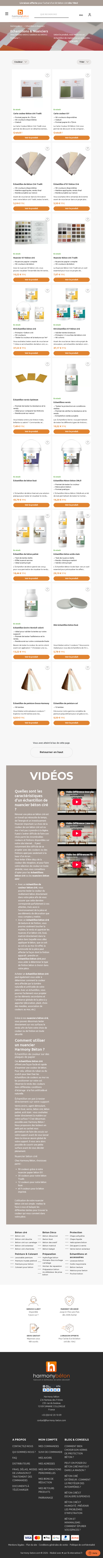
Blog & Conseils (77, 1439)
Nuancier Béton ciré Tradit (66, 258)
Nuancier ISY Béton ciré (24, 258)
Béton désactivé (50, 1236)
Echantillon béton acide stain (67, 554)
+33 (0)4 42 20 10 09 (51, 1415)
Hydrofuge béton (50, 1257)
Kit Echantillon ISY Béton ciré (67, 329)
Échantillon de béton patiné (25, 554)
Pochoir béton (76, 1274)
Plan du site (31, 1545)
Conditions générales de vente (53, 1545)
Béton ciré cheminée (24, 1249)
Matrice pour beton (78, 1270)
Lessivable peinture (24, 1257)
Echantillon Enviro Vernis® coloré (28, 628)
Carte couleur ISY (61, 113)
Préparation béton (51, 1269)
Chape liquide (76, 1239)
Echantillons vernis (62, 402)
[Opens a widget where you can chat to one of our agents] (93, 1553)
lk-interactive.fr (75, 1553)
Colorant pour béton (24, 1267)
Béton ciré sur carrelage (26, 1242)
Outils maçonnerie (78, 1264)
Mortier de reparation (52, 1266)
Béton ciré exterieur (24, 1246)
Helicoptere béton (78, 1242)
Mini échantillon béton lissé (66, 625)
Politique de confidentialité (82, 1545)
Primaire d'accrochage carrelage (53, 1261)
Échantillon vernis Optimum (25, 400)
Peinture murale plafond (26, 1261)
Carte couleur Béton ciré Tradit (27, 113)
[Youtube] (55, 1430)
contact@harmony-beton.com (51, 1420)
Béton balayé (49, 1249)
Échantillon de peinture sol (66, 703)
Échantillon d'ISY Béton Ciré (66, 184)
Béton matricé (49, 1246)
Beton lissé (48, 1239)
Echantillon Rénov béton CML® (67, 481)
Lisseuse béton (77, 1261)
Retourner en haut (51, 752)
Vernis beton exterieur (80, 1249)
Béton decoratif (50, 1242)
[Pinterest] (64, 1430)
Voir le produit (31, 138)
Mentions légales (16, 1545)
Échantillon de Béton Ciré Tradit (27, 184)
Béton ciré (20, 1236)
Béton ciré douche (23, 1239)
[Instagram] (47, 1430)
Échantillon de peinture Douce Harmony (31, 703)
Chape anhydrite (77, 1236)
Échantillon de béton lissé (25, 481)
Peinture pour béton (24, 1264)
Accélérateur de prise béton (52, 1273)
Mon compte (47, 1439)
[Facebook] (39, 1430)
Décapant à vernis (78, 1246)
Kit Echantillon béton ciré (24, 329)
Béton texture (76, 1267)
